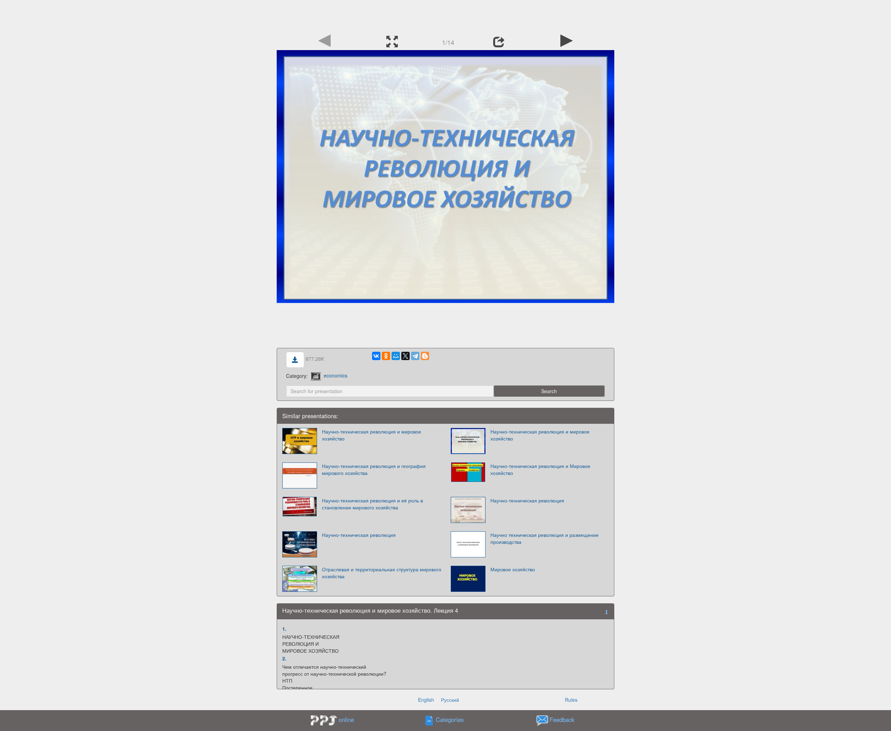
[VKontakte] (376, 356)
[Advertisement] (445, 15)
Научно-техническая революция (527, 500)
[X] (405, 356)
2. (284, 658)
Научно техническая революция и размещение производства (544, 538)
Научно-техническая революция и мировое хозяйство (371, 435)
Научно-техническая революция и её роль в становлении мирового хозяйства (372, 504)
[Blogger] (425, 356)
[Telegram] (415, 356)
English (426, 699)
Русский (450, 699)
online (346, 719)
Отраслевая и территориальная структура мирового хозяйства (381, 573)
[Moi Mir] (396, 356)
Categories (450, 719)
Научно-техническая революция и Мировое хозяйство (540, 469)
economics (335, 375)
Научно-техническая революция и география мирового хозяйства (374, 469)
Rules (571, 699)
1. (284, 628)
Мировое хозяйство (512, 569)
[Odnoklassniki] (386, 356)
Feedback (562, 719)
